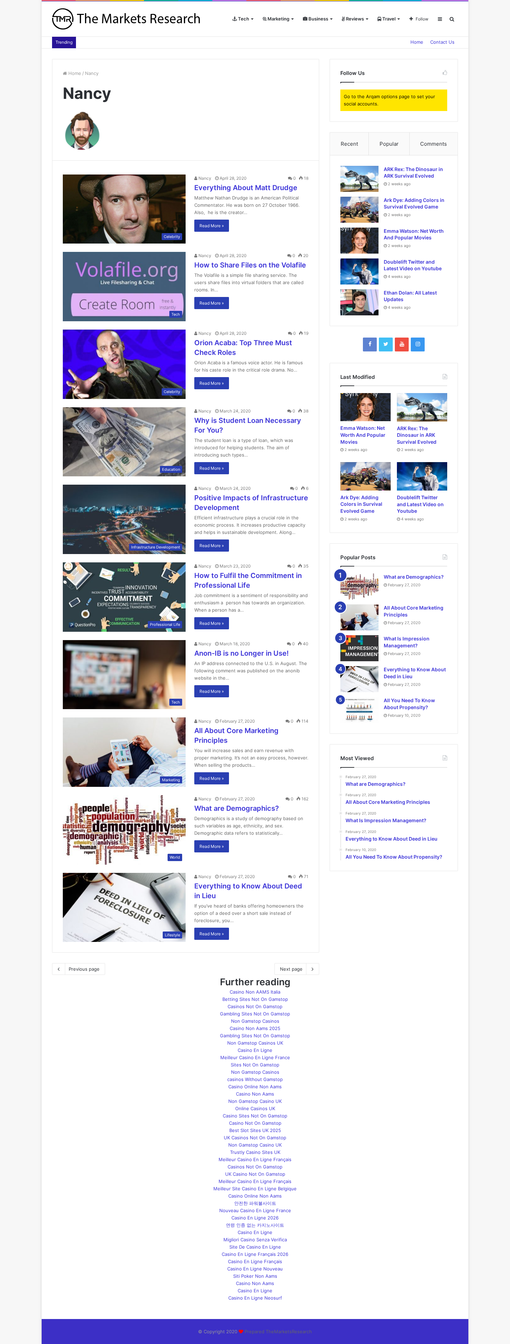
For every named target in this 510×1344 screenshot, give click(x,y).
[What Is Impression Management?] (359, 648)
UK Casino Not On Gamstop (255, 1174)
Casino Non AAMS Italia (255, 992)
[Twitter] (386, 344)
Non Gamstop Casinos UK (255, 1043)
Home (416, 42)
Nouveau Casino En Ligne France (255, 1210)
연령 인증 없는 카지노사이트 (255, 1225)
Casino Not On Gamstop (255, 1123)
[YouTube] (402, 344)
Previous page (84, 969)
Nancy (204, 178)
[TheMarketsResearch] (126, 18)
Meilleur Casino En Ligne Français (255, 1159)
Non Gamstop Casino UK (255, 1101)
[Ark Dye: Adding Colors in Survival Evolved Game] (359, 210)
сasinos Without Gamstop (255, 1079)
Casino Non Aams (255, 1094)
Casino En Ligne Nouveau (255, 1268)
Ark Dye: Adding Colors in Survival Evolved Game (361, 504)
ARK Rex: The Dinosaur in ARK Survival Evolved (416, 435)
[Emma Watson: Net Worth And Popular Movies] (359, 241)
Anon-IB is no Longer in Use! (241, 653)
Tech (243, 19)
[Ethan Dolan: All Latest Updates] (359, 302)
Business (317, 19)
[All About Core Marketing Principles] (359, 617)
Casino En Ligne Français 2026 (255, 1254)
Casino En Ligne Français (255, 1261)
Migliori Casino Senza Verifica (255, 1239)
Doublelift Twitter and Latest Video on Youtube (420, 504)
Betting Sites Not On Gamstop (255, 999)
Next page (291, 969)
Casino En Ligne (255, 1050)
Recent (349, 144)
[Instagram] (418, 344)
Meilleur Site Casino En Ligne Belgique (255, 1188)
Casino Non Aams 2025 (255, 1028)
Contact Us (442, 42)
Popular (389, 144)
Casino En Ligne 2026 (255, 1217)
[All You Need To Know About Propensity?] (359, 710)
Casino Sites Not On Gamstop (255, 1115)
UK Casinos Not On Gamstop (255, 1137)
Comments (433, 144)
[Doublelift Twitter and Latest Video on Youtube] (359, 271)
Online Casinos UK (255, 1108)
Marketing (277, 19)
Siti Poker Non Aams (255, 1276)
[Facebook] (370, 344)
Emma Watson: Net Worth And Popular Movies (362, 434)
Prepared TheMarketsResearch (278, 1331)
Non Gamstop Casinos (255, 1021)
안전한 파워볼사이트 (255, 1203)
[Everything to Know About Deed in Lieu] (359, 679)
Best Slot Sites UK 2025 (255, 1130)
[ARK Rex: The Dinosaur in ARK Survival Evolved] (359, 179)
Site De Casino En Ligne (255, 1247)
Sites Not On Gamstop (255, 1064)
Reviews (354, 19)
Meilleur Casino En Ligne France (255, 1057)
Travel (388, 19)
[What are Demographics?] (359, 586)
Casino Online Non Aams (255, 1086)
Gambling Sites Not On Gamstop (255, 1013)
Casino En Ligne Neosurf (255, 1298)
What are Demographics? (236, 808)
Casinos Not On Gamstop (255, 1006)
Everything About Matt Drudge (245, 188)
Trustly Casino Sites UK (255, 1152)
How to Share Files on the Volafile (250, 265)
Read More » (211, 225)
